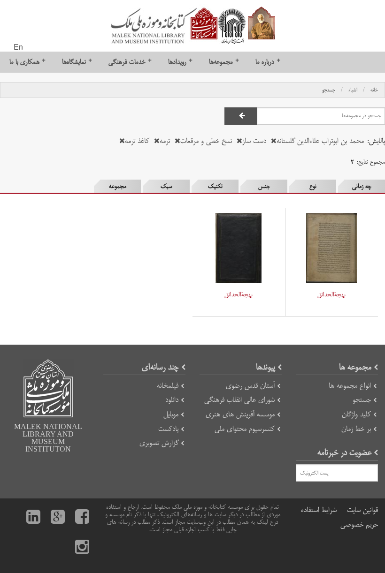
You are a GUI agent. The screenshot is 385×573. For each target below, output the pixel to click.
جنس (264, 186)
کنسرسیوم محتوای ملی (245, 428)
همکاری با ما (27, 62)
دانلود (171, 399)
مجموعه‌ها (224, 62)
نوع (312, 186)
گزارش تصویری (158, 443)
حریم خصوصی (359, 524)
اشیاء (352, 90)
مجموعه (117, 186)
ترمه (165, 141)
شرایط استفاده (319, 510)
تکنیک (215, 186)
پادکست (168, 428)
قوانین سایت (362, 510)
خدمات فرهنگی (130, 62)
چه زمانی (361, 186)
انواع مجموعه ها (350, 385)
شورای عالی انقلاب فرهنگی (239, 399)
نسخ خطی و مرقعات (206, 141)
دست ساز (254, 141)
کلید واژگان (356, 414)
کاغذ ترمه (137, 141)
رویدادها (180, 62)
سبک (166, 186)
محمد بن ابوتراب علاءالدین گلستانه (320, 141)
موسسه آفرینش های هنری (240, 414)
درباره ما (267, 62)
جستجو (328, 90)
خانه (374, 90)
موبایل (170, 414)
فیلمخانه (167, 385)
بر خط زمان (356, 428)
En (18, 48)
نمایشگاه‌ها (77, 62)
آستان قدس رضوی (250, 385)
